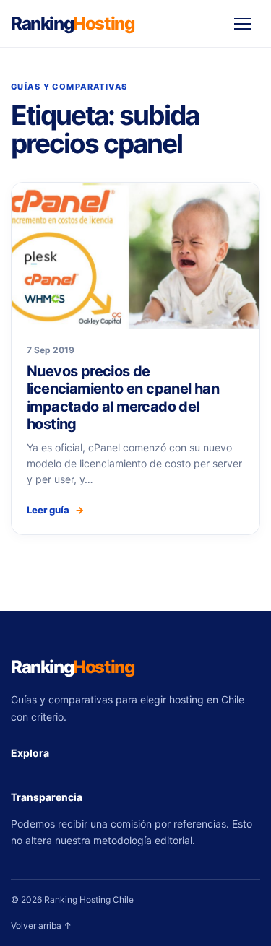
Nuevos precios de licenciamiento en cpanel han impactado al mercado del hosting (123, 398)
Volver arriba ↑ (41, 925)
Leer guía (55, 510)
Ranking (72, 23)
